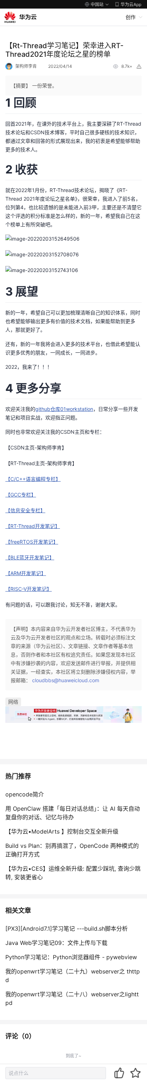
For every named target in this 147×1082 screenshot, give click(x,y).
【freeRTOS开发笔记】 (31, 542)
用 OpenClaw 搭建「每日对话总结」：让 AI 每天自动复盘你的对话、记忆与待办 (72, 813)
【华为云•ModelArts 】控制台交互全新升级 (61, 831)
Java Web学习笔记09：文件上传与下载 (56, 942)
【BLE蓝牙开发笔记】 (29, 557)
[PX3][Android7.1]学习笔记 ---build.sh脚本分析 (66, 928)
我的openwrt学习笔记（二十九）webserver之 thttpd (72, 975)
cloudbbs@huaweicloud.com (65, 680)
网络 (13, 702)
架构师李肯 (26, 66)
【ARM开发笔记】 (25, 573)
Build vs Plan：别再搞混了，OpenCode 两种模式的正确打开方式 (72, 850)
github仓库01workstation (64, 409)
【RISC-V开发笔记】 (28, 589)
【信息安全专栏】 (25, 510)
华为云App (131, 4)
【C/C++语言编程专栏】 (33, 479)
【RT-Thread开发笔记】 (32, 526)
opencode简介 (24, 794)
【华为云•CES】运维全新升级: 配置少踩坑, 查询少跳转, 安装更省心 (73, 873)
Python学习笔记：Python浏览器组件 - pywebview (71, 957)
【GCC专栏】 (20, 495)
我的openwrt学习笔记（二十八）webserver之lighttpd (72, 998)
